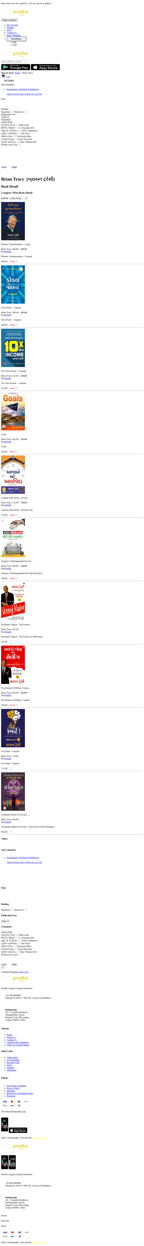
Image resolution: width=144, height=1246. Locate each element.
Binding (4, 109)
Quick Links (5, 1221)
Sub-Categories (8, 850)
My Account (12, 25)
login (9, 35)
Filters (4, 839)
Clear (14, 167)
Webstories (11, 1070)
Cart (7, 76)
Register (16, 35)
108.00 (15, 566)
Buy (3, 251)
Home (17, 73)
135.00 (15, 502)
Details (8, 251)
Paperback (6, 112)
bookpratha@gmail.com (16, 1004)
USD (14, 45)
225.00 (15, 376)
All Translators (13, 1060)
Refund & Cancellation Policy (20, 1093)
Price (3, 99)
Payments (11, 1096)
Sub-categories (7, 84)
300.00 (15, 819)
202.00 (15, 439)
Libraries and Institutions (18, 1042)
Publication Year (8, 114)
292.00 (15, 693)
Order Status (12, 1057)
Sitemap (10, 1067)
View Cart (23, 972)
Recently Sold (13, 1062)
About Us (11, 1037)
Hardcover (19, 112)
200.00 (15, 312)
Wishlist (10, 27)
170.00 (15, 756)
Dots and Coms (39, 1138)
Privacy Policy (13, 1088)
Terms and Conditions (16, 1086)
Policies (3, 1226)
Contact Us (12, 32)
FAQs (9, 30)
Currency (16, 39)
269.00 (15, 249)
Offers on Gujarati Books (18, 1045)
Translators (6, 119)
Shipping (11, 1091)
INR (14, 42)
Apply (4, 167)
